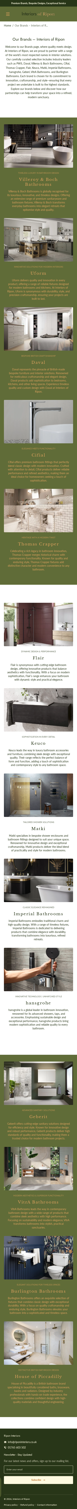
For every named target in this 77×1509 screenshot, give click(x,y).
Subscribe (36, 1480)
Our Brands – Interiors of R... (31, 25)
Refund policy (27, 1504)
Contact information (47, 1504)
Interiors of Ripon (21, 1499)
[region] (38, 3)
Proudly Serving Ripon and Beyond (38, 3)
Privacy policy (11, 1504)
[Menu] (8, 14)
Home (7, 25)
